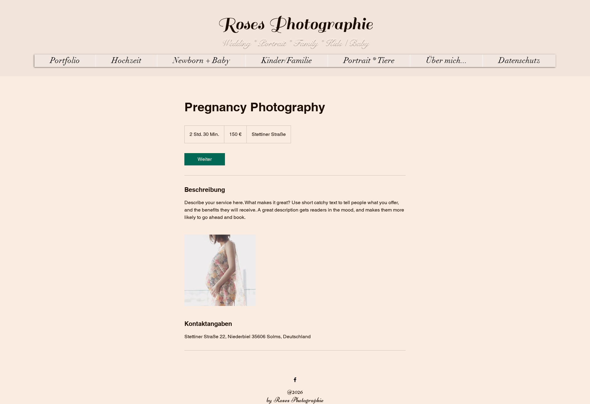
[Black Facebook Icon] (295, 380)
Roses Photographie (295, 24)
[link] (204, 159)
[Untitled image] (220, 270)
